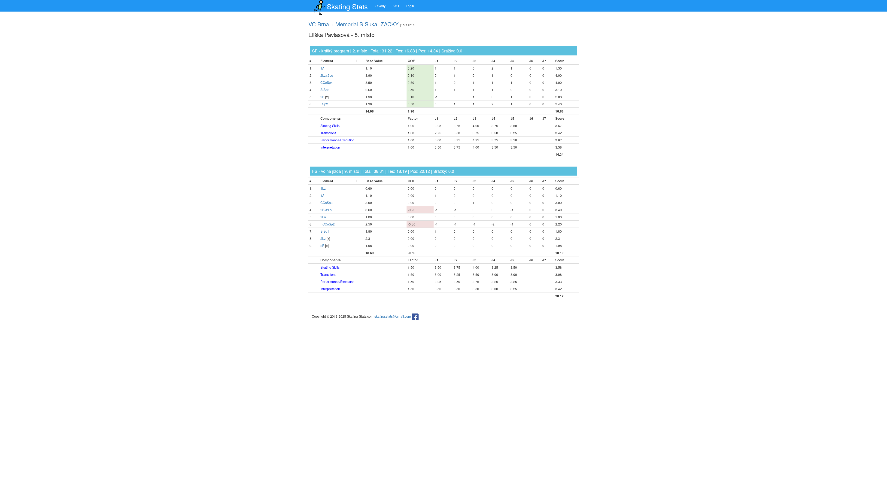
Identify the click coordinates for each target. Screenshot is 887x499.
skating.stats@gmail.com (392, 316)
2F (322, 96)
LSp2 (324, 104)
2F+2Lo (326, 209)
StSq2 (324, 89)
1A (322, 68)
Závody (380, 5)
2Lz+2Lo (326, 75)
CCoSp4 (326, 82)
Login (410, 5)
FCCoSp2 (327, 224)
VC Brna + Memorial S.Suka (342, 24)
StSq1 (324, 231)
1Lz (323, 188)
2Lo (323, 217)
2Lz (323, 238)
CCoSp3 (326, 202)
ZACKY (389, 24)
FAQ (395, 5)
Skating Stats (347, 6)
